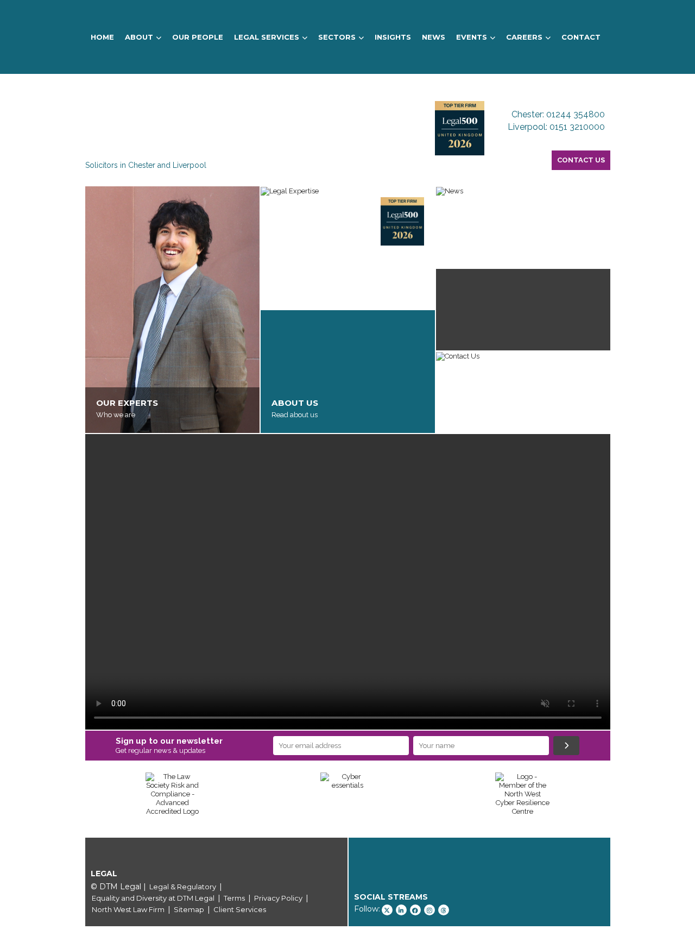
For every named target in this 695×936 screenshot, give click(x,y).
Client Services (239, 909)
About (139, 37)
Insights (393, 37)
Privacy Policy (278, 898)
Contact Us (581, 160)
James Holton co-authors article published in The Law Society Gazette (515, 239)
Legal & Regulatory (182, 886)
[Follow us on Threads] (443, 909)
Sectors (337, 37)
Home (102, 37)
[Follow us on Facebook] (415, 909)
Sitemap (189, 909)
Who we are (115, 415)
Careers (524, 37)
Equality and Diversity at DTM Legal (153, 898)
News (433, 37)
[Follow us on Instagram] (429, 909)
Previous (69, 800)
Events (471, 37)
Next (626, 800)
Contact (581, 37)
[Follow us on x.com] (387, 909)
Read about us (294, 415)
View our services (299, 291)
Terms (234, 898)
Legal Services (266, 37)
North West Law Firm (128, 909)
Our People (197, 37)
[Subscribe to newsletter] (566, 745)
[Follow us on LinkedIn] (401, 909)
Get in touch (466, 415)
